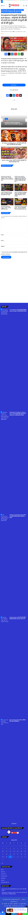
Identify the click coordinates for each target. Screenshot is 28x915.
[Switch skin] (24, 6)
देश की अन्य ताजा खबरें (5, 12)
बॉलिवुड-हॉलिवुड (13, 12)
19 (10, 854)
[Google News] (14, 89)
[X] (9, 54)
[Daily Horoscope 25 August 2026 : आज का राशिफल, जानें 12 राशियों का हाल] (7, 171)
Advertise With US (5, 882)
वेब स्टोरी (5, 903)
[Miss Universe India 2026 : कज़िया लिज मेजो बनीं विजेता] (4, 770)
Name (2, 234)
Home (2, 869)
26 (10, 856)
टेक (19, 903)
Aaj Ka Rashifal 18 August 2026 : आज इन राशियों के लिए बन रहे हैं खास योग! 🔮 (21, 208)
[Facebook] (5, 54)
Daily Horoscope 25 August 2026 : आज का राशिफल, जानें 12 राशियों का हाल (7, 178)
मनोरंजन (19, 12)
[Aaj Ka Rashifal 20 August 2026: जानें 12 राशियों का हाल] (7, 201)
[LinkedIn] (12, 54)
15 (21, 851)
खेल (5, 905)
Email (2, 240)
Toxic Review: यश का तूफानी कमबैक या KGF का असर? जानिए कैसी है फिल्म (18, 310)
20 (14, 854)
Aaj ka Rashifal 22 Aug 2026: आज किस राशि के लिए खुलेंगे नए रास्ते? (6, 193)
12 (10, 851)
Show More (13, 85)
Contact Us (3, 873)
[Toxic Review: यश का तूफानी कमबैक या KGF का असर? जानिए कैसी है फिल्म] (4, 360)
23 (25, 854)
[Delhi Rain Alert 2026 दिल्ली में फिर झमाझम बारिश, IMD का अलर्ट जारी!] (4, 667)
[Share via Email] (22, 54)
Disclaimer (3, 878)
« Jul (2, 863)
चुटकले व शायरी (23, 903)
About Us (3, 871)
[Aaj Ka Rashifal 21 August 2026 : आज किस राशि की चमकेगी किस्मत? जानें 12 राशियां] (21, 187)
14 (17, 851)
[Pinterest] (15, 54)
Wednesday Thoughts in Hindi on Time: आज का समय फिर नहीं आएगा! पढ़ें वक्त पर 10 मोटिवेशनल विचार (18, 414)
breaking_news (10, 10)
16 (25, 851)
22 (21, 854)
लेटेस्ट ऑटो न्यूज (8, 118)
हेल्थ (7, 905)
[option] (14, 120)
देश (22, 10)
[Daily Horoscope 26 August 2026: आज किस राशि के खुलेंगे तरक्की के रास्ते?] (4, 565)
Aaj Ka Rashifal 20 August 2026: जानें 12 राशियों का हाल (6, 208)
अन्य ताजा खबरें (17, 10)
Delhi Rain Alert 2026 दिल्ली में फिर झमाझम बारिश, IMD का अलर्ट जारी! (18, 618)
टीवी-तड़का (3, 10)
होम (2, 903)
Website (3, 246)
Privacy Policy (4, 876)
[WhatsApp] (19, 54)
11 (6, 851)
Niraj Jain (11, 31)
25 (6, 856)
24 (2, 856)
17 (2, 854)
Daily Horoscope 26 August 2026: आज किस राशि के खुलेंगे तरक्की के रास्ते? (18, 516)
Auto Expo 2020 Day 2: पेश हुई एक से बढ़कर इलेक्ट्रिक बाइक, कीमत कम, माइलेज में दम (14, 125)
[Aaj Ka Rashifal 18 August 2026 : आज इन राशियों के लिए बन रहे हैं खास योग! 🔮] (21, 201)
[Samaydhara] (14, 5)
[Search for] (26, 6)
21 (17, 854)
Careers (2, 880)
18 (6, 854)
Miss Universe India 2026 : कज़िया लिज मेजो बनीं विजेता (18, 720)
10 (2, 851)
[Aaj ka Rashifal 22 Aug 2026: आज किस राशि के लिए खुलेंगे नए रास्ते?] (7, 187)
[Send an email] (13, 31)
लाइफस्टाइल (16, 903)
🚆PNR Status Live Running (18, 905)
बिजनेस (10, 905)
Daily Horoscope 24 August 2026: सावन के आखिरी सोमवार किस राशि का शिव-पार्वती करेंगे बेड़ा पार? (20, 179)
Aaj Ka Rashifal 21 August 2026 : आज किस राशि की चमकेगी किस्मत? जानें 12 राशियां (21, 194)
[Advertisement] (5, 279)
